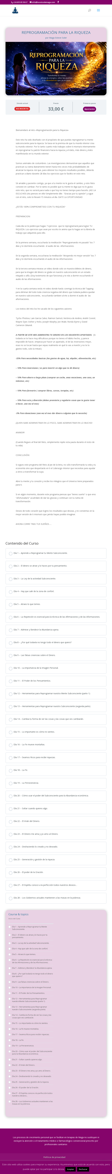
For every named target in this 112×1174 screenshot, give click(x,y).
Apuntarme (90, 109)
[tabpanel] (56, 327)
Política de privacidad (54, 1157)
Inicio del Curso (14, 919)
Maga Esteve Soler (58, 37)
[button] (103, 1165)
